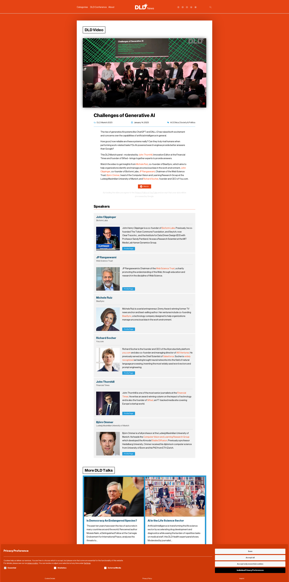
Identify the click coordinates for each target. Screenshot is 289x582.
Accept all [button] (250, 558)
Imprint (241, 579)
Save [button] (250, 551)
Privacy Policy (147, 579)
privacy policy (32, 563)
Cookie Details (50, 579)
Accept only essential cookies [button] (250, 564)
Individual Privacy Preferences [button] (250, 570)
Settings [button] (87, 563)
